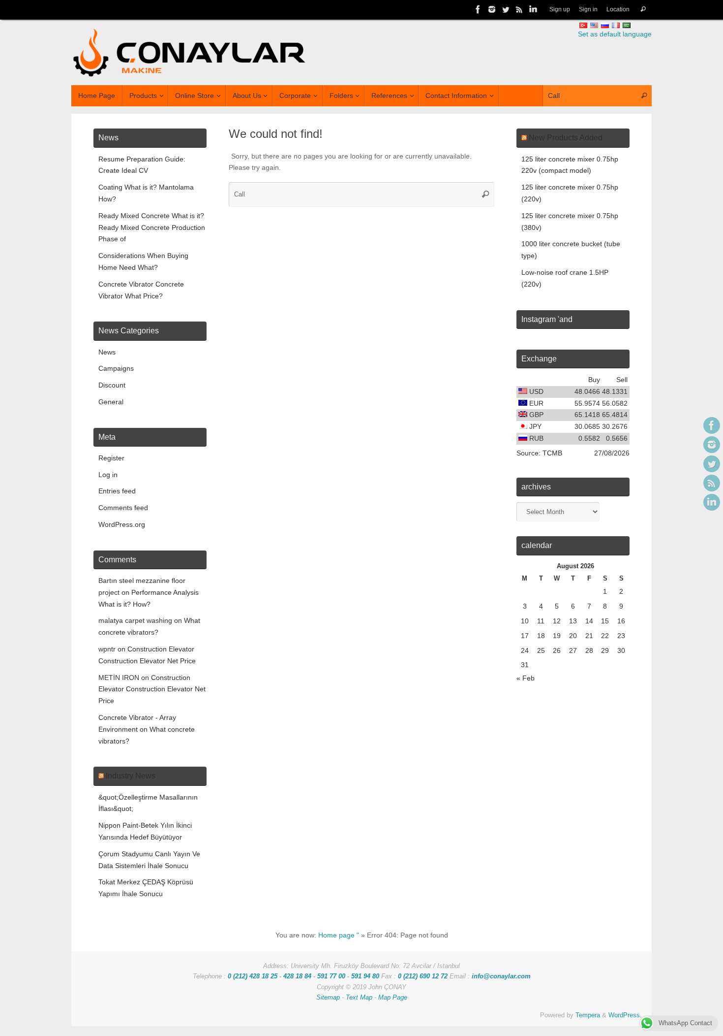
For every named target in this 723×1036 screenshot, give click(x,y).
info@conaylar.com (501, 976)
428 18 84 (297, 976)
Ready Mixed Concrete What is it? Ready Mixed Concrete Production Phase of (151, 227)
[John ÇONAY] (533, 9)
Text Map (359, 997)
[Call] (643, 9)
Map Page (392, 997)
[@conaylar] (505, 9)
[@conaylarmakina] (478, 9)
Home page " (338, 935)
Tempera (587, 1015)
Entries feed (117, 491)
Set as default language (615, 34)
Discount (111, 385)
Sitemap (328, 997)
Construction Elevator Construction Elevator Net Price (152, 689)
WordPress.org (121, 524)
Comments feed (123, 508)
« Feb (525, 678)
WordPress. (625, 1015)
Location (618, 9)
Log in (108, 475)
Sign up (559, 9)
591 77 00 (331, 976)
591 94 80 (365, 976)
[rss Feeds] (519, 9)
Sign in (588, 9)
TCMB (552, 453)
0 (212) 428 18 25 (252, 976)
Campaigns (116, 368)
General (110, 402)
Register (111, 458)
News (107, 352)
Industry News (130, 776)
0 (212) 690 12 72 (423, 976)
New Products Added (565, 137)
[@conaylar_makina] (492, 9)
